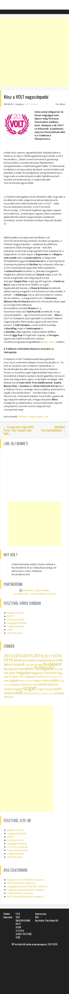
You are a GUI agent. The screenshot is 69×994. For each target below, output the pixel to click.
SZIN (9, 629)
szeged (17, 689)
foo (56, 669)
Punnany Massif (19, 684)
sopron (52, 684)
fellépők (22, 416)
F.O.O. (18, 913)
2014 (18, 656)
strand (8, 689)
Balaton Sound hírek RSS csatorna (25, 879)
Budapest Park (14, 669)
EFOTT (10, 616)
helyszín (55, 677)
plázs (55, 680)
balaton (33, 660)
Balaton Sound (15, 612)
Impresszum (40, 913)
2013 (8, 656)
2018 (57, 655)
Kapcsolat (8, 917)
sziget (29, 688)
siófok (42, 684)
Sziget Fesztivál (15, 626)
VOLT (18, 917)
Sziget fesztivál (45, 689)
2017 (48, 655)
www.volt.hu (49, 341)
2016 (39, 656)
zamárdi (8, 697)
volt (46, 416)
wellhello (59, 693)
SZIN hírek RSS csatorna (20, 893)
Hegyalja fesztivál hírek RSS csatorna (27, 886)
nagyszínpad (36, 416)
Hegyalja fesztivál (16, 623)
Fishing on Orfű (15, 840)
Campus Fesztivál (16, 833)
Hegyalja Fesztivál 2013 (38, 676)
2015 (28, 656)
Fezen (18, 927)
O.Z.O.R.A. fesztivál (17, 847)
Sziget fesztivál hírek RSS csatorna (25, 889)
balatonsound (48, 660)
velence (9, 693)
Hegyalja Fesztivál (43, 673)
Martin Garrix (25, 680)
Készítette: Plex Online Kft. (47, 920)
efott (29, 668)
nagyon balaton (42, 680)
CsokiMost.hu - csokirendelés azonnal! (34, 593)
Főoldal (7, 913)
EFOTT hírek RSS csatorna (21, 883)
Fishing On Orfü (15, 619)
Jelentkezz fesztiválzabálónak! (53, 428)
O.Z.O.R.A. (20, 930)
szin (58, 688)
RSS (37, 917)
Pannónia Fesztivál (17, 850)
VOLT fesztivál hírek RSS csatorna (25, 896)
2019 (8, 659)
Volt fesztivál (29, 693)
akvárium (20, 660)
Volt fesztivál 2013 (45, 693)
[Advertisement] (34, 52)
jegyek (14, 680)
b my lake (29, 664)
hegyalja (23, 672)
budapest (52, 664)
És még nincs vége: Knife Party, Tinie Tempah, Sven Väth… (19, 430)
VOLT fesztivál (31, 104)
